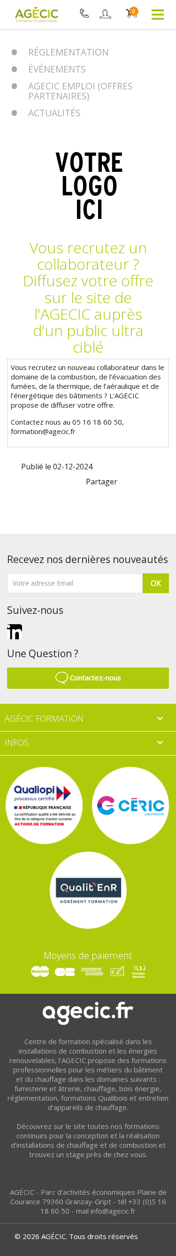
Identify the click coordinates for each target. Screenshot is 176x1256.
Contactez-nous (94, 677)
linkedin (145, 480)
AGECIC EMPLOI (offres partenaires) (80, 91)
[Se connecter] (105, 13)
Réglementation (68, 52)
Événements (57, 69)
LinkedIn (14, 631)
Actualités (54, 112)
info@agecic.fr (113, 1211)
